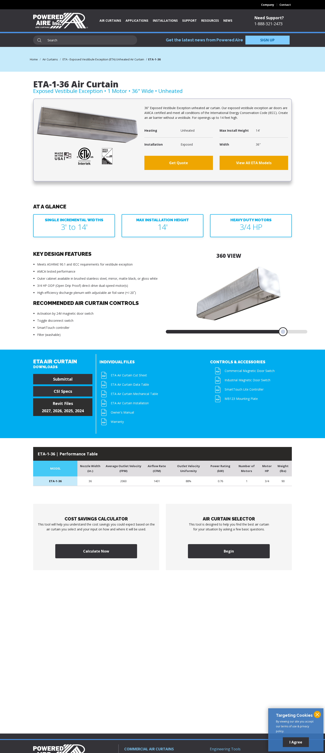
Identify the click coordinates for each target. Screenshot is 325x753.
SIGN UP (267, 40)
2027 (46, 410)
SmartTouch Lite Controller (244, 389)
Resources (210, 20)
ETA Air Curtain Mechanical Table (134, 394)
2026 (57, 410)
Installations (165, 20)
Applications (137, 20)
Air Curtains (110, 20)
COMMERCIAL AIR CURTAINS (149, 749)
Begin (229, 551)
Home (34, 59)
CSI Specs (63, 391)
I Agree (295, 742)
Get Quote (178, 162)
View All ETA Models (253, 162)
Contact (285, 5)
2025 (68, 410)
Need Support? (269, 17)
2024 (79, 410)
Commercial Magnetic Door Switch (250, 371)
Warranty (117, 422)
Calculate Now (96, 551)
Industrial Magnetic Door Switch (247, 380)
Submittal (63, 379)
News (227, 20)
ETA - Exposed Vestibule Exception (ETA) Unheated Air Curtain (103, 59)
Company (267, 5)
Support (189, 20)
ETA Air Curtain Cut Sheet (129, 375)
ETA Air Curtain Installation (130, 403)
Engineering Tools (225, 749)
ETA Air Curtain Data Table (130, 384)
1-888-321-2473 (268, 23)
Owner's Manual (122, 412)
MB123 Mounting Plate (241, 399)
